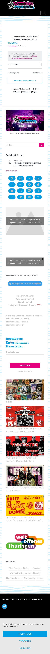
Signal (34, 39)
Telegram (16, 39)
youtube (11, 578)
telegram (28, 568)
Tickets (9, 402)
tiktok (30, 573)
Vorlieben (25, 648)
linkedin (20, 578)
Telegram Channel (25, 296)
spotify (37, 573)
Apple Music (14, 318)
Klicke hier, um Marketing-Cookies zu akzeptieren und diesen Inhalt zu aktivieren (25, 220)
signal (20, 568)
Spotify (26, 318)
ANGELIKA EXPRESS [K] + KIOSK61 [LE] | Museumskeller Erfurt (27, 164)
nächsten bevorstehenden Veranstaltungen (24, 57)
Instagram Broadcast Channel (22, 305)
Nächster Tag (36, 73)
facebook (37, 568)
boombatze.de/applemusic (17, 322)
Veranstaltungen (13, 46)
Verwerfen (25, 641)
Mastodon (6, 617)
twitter (14, 573)
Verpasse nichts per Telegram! (20, 606)
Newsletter (33, 36)
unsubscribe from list (25, 372)
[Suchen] (41, 145)
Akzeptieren (25, 634)
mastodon (40, 578)
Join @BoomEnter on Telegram (26, 283)
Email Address (12, 352)
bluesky (32, 578)
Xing (26, 578)
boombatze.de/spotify (15, 325)
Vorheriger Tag (14, 73)
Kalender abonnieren (24, 80)
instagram (23, 573)
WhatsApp (26, 39)
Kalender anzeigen (11, 171)
